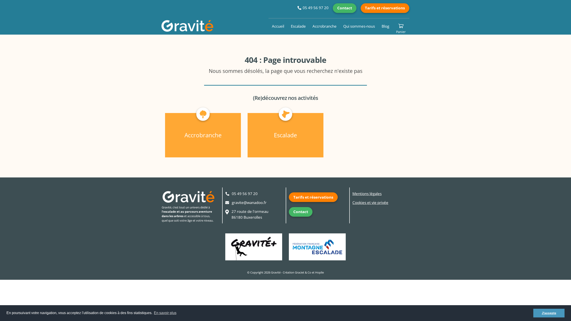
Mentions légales (367, 193)
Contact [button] (344, 7)
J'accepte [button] (549, 313)
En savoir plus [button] (165, 313)
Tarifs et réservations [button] (385, 7)
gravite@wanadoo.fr (249, 202)
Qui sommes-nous (359, 26)
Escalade (298, 26)
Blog (385, 26)
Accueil (278, 26)
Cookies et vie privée (370, 202)
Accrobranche (324, 26)
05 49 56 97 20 (316, 7)
